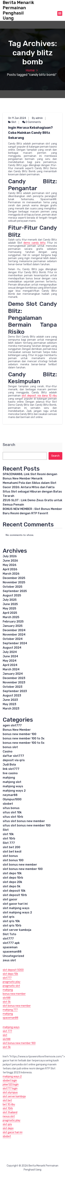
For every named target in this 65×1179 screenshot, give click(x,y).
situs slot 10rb (13, 816)
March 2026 (11, 573)
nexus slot (9, 1116)
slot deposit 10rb (15, 895)
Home (30, 70)
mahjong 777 (10, 1009)
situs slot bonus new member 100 (27, 825)
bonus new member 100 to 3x (23, 738)
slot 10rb (9, 838)
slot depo (8, 1128)
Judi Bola (9, 764)
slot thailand (10, 1112)
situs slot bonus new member (24, 821)
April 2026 (10, 569)
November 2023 (14, 682)
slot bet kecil (12, 851)
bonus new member (14, 993)
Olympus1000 (12, 799)
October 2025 (12, 586)
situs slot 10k (12, 812)
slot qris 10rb (12, 925)
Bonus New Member (17, 729)
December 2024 (14, 630)
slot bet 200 (11, 847)
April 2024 (10, 665)
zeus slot (9, 960)
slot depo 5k (11, 886)
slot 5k (7, 1001)
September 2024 (15, 643)
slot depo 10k (12, 873)
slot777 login (10, 1088)
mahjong (9, 777)
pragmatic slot (11, 985)
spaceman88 (12, 951)
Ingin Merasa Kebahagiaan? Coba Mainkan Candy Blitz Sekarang (30, 133)
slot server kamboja (17, 930)
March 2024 (11, 669)
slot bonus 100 (13, 860)
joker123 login (11, 1084)
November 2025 (14, 582)
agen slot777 (12, 725)
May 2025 (9, 608)
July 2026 (10, 556)
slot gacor (10, 899)
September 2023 (15, 691)
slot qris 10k (11, 921)
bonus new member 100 (19, 734)
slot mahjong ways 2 (17, 912)
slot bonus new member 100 (23, 869)
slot (5, 1035)
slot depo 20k (12, 882)
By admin (37, 118)
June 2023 (10, 700)
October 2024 (13, 639)
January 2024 (13, 673)
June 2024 (10, 656)
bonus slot (10, 747)
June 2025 (10, 604)
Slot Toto (9, 934)
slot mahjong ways (16, 908)
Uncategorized (13, 956)
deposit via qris (14, 760)
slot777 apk (11, 943)
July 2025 (10, 599)
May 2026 (9, 565)
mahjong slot (12, 782)
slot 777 (7, 1031)
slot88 (6, 997)
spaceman (10, 947)
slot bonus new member (20, 864)
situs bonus (11, 808)
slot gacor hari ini (15, 903)
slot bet (7, 1100)
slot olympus (10, 1092)
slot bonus (10, 856)
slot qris (8, 917)
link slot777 (11, 769)
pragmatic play (11, 981)
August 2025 (12, 595)
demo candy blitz (34, 242)
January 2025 (13, 626)
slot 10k (8, 834)
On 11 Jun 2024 (17, 118)
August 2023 (12, 695)
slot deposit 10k (14, 890)
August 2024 (12, 647)
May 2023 (9, 704)
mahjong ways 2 (14, 790)
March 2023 (11, 708)
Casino (7, 751)
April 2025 (10, 613)
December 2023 (14, 678)
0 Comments (33, 122)
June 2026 (10, 560)
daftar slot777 (13, 756)
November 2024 (14, 634)
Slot (13, 122)
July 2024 (10, 652)
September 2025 (15, 591)
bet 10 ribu (9, 1104)
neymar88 (10, 795)
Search (9, 445)
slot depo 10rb (13, 877)
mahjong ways (13, 786)
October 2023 (12, 686)
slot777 (8, 938)
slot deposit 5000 (13, 969)
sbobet (8, 803)
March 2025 (11, 617)
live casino (10, 773)
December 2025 (14, 578)
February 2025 (13, 621)
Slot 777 (9, 843)
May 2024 (9, 660)
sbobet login (10, 1080)
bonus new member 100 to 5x (23, 742)
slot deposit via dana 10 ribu (39, 395)
